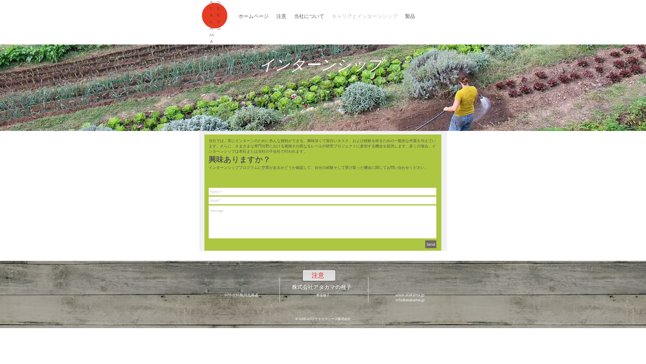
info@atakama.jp (410, 299)
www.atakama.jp (409, 294)
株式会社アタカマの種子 (322, 287)
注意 (318, 275)
